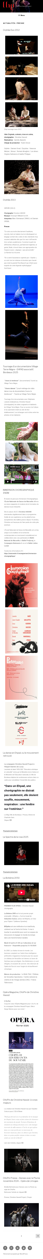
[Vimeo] (30, 1248)
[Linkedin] (17, 1248)
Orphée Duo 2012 (11, 30)
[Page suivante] (38, 1236)
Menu (23, 15)
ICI (11, 820)
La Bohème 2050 (11, 878)
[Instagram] (11, 1248)
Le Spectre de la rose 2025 (15, 837)
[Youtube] (24, 1248)
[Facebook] (5, 1248)
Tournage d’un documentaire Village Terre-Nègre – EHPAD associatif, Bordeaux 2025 (20, 369)
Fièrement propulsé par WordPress (15, 1254)
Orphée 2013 (9, 200)
